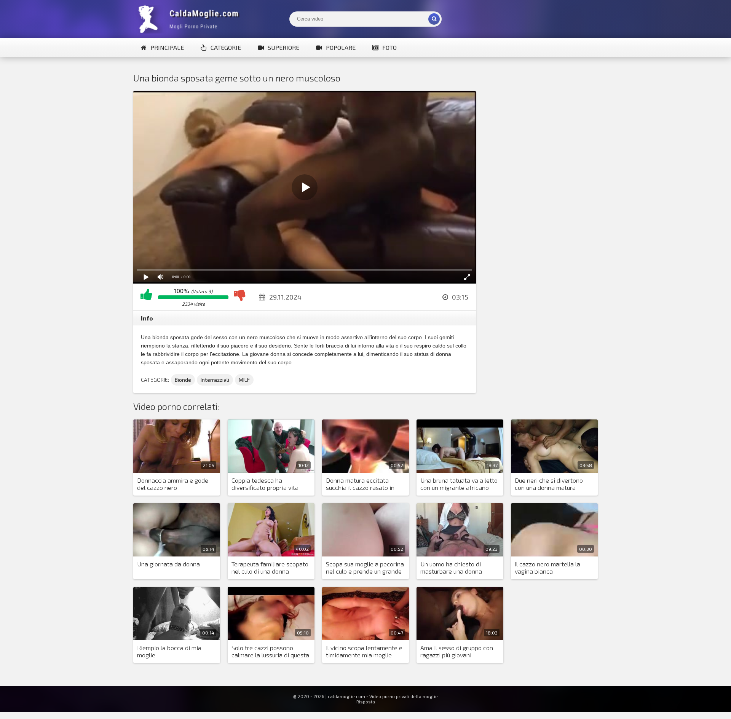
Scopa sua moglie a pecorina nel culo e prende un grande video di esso (365, 568)
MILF (244, 379)
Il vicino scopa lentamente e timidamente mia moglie (364, 651)
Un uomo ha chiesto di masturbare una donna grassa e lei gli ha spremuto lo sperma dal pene (458, 568)
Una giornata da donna (168, 564)
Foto (389, 47)
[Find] (434, 19)
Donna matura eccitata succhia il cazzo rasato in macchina (360, 484)
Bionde (183, 379)
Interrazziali (215, 379)
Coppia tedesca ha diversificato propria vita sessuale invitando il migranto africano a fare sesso (264, 484)
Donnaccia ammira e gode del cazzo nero (172, 484)
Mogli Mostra (190, 19)
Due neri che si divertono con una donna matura (549, 484)
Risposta (365, 701)
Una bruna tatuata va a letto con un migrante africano (459, 484)
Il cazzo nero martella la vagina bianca (547, 567)
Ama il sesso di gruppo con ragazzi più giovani (456, 651)
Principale (167, 47)
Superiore (283, 47)
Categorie (226, 47)
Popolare (341, 47)
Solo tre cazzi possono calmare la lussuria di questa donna (270, 651)
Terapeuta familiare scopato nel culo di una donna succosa (269, 568)
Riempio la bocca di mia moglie (169, 651)
